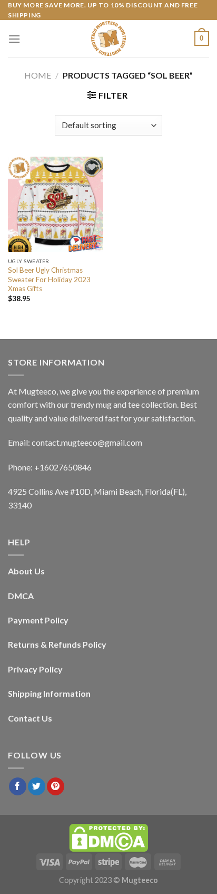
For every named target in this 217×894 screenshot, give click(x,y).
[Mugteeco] (108, 38)
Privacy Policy (35, 669)
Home (37, 75)
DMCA (21, 596)
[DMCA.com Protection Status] (108, 837)
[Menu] (14, 39)
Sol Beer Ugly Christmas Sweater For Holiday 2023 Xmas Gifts (49, 279)
